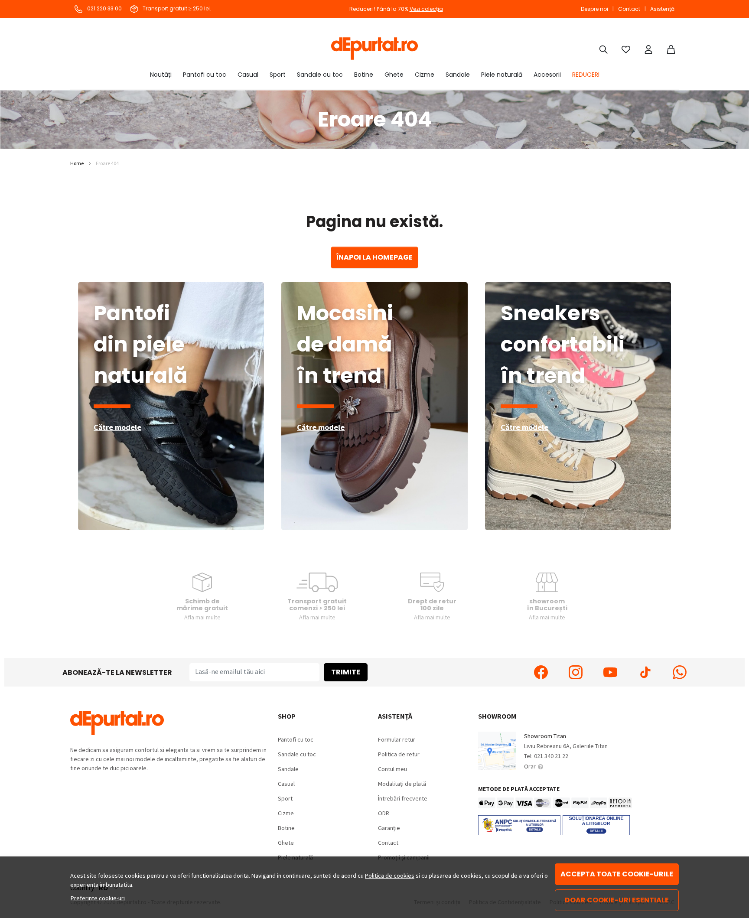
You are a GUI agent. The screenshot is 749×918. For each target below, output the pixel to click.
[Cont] (648, 48)
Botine (363, 74)
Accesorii (547, 74)
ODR (383, 813)
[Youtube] (610, 672)
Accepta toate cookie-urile (616, 874)
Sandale (458, 74)
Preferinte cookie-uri (98, 898)
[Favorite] (626, 48)
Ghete (394, 74)
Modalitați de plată (402, 784)
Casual (248, 74)
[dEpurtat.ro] (374, 48)
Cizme (424, 74)
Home (77, 163)
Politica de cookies (389, 875)
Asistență (662, 9)
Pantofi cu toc (204, 74)
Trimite (345, 672)
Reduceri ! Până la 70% (396, 9)
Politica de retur (399, 754)
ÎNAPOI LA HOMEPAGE (374, 257)
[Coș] (671, 48)
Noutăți (161, 74)
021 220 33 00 (104, 8)
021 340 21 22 (551, 756)
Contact (629, 9)
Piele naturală (501, 74)
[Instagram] (576, 672)
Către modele (117, 427)
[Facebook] (541, 672)
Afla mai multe (202, 617)
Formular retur (396, 739)
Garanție (389, 828)
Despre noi (594, 9)
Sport (278, 74)
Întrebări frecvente (402, 798)
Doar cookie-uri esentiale (617, 900)
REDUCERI (585, 74)
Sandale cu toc (320, 74)
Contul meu (392, 769)
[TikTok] (645, 672)
